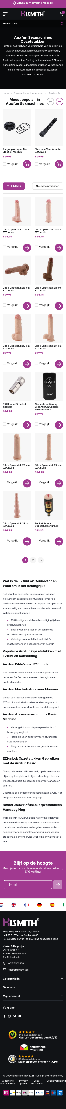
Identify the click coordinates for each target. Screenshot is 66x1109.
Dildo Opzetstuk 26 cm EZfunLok (16, 289)
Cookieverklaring (56, 1080)
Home (6, 93)
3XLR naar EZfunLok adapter (15, 405)
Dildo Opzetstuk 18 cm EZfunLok (48, 231)
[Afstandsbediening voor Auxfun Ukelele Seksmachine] (49, 386)
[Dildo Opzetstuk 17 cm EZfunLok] (17, 211)
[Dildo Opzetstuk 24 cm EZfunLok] (49, 328)
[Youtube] (19, 1017)
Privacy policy (23, 1082)
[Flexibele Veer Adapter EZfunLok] (49, 127)
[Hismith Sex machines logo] (33, 15)
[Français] (26, 904)
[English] (14, 904)
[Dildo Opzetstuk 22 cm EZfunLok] (17, 328)
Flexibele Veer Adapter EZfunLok (48, 150)
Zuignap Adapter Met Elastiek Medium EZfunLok (15, 152)
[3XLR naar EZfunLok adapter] (17, 386)
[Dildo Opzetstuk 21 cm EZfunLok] (49, 270)
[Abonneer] (57, 884)
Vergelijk (12, 164)
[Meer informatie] (27, 248)
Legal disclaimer (37, 1082)
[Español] (52, 904)
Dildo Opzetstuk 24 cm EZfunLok (48, 347)
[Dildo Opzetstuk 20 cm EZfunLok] (17, 447)
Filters (16, 185)
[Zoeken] (62, 23)
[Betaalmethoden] (6, 1093)
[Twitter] (14, 1017)
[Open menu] (5, 14)
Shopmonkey (55, 1075)
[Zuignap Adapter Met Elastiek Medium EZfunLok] (17, 127)
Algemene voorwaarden (8, 1082)
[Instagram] (9, 1017)
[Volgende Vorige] (41, 560)
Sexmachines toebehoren (28, 93)
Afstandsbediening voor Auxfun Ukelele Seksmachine (46, 407)
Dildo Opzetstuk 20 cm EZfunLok (16, 466)
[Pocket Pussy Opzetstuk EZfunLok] (49, 505)
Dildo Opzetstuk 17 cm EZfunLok (16, 231)
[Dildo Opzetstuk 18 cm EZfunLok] (49, 211)
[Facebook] (4, 1017)
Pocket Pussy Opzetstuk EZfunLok (46, 524)
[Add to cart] (27, 164)
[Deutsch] (39, 904)
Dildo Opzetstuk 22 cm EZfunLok (16, 347)
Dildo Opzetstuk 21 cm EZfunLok (48, 289)
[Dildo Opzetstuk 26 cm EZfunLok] (17, 270)
